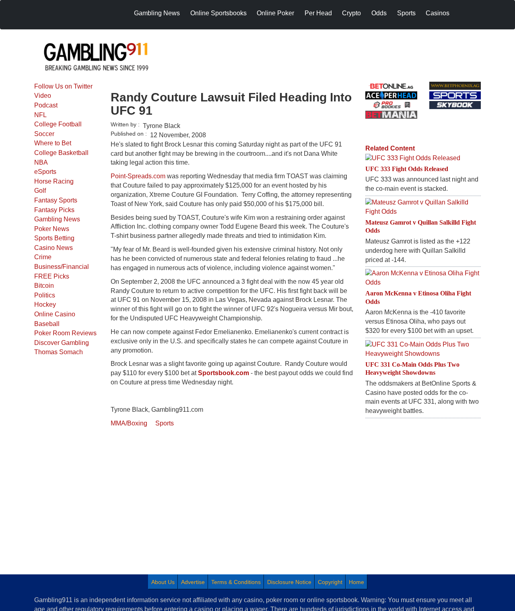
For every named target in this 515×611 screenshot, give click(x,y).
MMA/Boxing (129, 423)
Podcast (46, 105)
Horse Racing (54, 181)
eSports (45, 171)
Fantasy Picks (54, 209)
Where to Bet (52, 143)
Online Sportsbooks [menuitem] (218, 13)
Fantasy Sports (55, 200)
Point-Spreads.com (138, 176)
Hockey (45, 304)
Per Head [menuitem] (318, 13)
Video (42, 95)
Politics (44, 295)
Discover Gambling (61, 342)
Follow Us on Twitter (63, 86)
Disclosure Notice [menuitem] (289, 582)
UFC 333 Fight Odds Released (406, 168)
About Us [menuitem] (163, 582)
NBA (41, 162)
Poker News (51, 228)
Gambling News (57, 219)
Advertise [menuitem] (193, 582)
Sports (164, 423)
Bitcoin (44, 285)
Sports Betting (54, 238)
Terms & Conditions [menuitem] (236, 582)
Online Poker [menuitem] (275, 13)
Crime (43, 257)
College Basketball (61, 152)
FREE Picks (51, 276)
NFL (40, 114)
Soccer (44, 133)
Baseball (47, 323)
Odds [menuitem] (379, 13)
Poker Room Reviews (65, 333)
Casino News (53, 247)
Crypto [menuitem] (351, 13)
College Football (58, 124)
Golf (40, 190)
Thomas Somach (58, 352)
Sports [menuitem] (406, 13)
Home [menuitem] (356, 582)
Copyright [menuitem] (330, 582)
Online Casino (54, 314)
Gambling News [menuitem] (157, 13)
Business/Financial (61, 266)
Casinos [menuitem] (437, 13)
